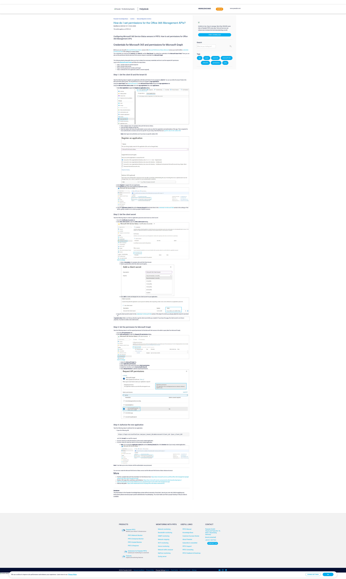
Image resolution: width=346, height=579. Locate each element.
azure (206, 58)
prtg (225, 63)
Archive (132, 19)
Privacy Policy (150, 570)
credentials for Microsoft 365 (166, 207)
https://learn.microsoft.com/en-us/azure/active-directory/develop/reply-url (162, 480)
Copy (187, 434)
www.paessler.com (235, 8)
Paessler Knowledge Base (121, 19)
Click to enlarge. (121, 260)
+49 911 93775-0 (210, 540)
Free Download (215, 35)
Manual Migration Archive (144, 19)
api (199, 58)
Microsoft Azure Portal (125, 62)
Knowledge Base (204, 8)
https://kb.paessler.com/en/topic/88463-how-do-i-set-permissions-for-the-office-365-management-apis (143, 481)
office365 (205, 63)
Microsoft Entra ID (132, 83)
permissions (216, 63)
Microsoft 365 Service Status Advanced (159, 50)
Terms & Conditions (139, 570)
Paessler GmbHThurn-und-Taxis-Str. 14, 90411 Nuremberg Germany (213, 531)
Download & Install (185, 570)
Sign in (219, 9)
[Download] (169, 275)
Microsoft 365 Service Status (134, 50)
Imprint (167, 570)
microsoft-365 (227, 58)
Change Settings (160, 570)
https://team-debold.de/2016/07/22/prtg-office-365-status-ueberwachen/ (146, 483)
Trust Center (174, 570)
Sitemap (194, 570)
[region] (173, 574)
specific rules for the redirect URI (172, 130)
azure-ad (215, 58)
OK (328, 574)
